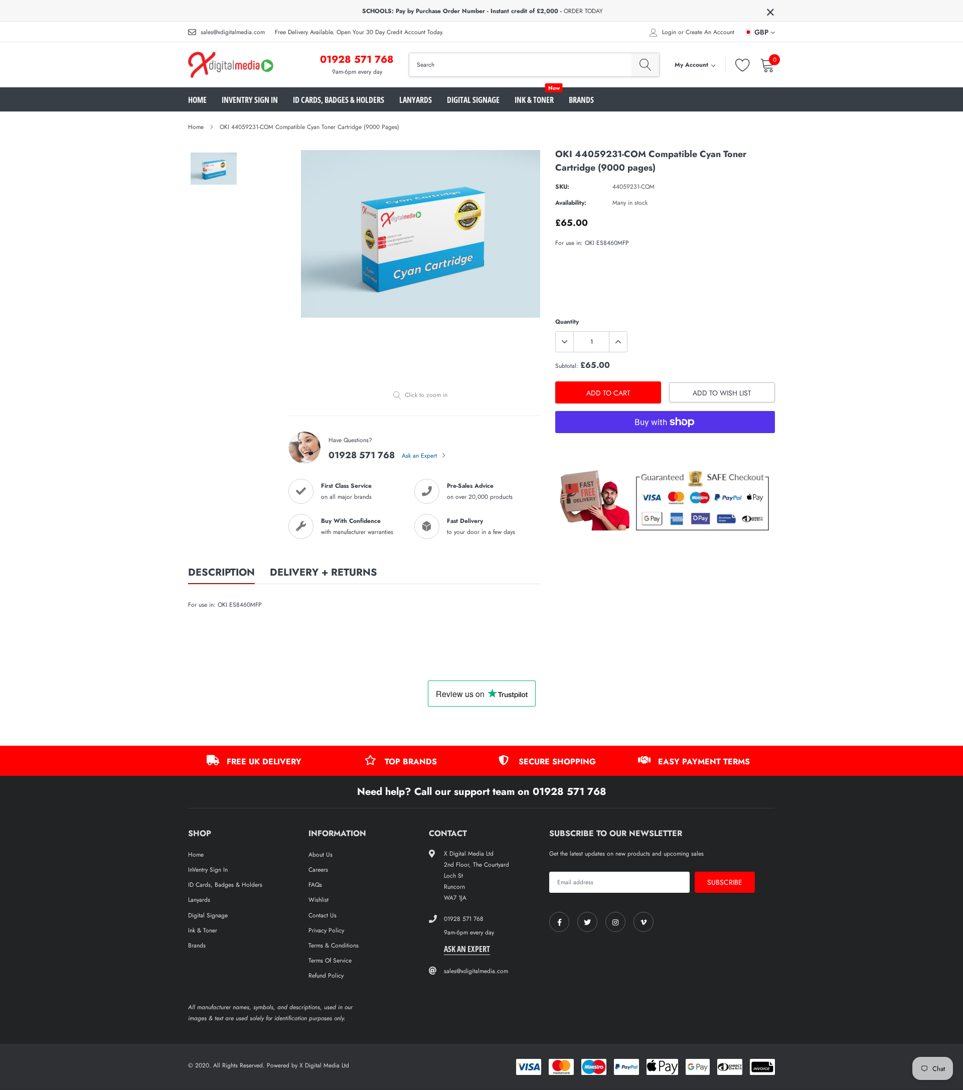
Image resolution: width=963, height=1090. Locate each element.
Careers (318, 869)
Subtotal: (566, 365)
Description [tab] (221, 573)
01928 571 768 (357, 59)
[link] (559, 922)
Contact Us (322, 915)
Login (669, 32)
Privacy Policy (326, 930)
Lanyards (415, 99)
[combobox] (520, 64)
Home (197, 99)
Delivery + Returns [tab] (323, 573)
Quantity (567, 321)
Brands (581, 99)
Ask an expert (467, 949)
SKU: (562, 186)
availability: (570, 202)
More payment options (665, 446)
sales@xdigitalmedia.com (233, 32)
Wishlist (318, 899)
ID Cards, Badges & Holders (338, 99)
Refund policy (326, 975)
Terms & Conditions (333, 945)
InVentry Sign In (250, 99)
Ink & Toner (534, 99)
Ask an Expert (420, 455)
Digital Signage (473, 99)
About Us (320, 854)
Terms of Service (330, 960)
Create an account (710, 32)
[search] (645, 64)
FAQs (315, 884)
